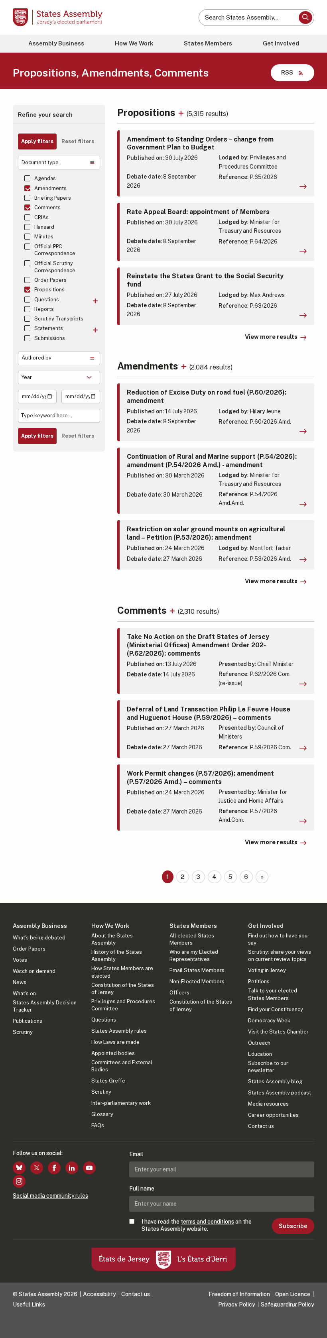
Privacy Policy (236, 1304)
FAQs (97, 1125)
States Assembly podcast (279, 1093)
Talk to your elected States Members (272, 994)
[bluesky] (19, 1167)
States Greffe (108, 1081)
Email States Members (197, 970)
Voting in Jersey (267, 970)
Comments (47, 207)
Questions (46, 300)
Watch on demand (34, 971)
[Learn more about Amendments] (184, 365)
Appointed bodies (113, 1053)
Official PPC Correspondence (54, 250)
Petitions (259, 981)
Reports (44, 309)
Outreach (259, 1043)
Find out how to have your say (278, 939)
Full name (141, 1188)
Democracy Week (269, 1021)
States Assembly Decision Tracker (45, 1006)
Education (260, 1054)
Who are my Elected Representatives (193, 955)
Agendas (45, 178)
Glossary (102, 1114)
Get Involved (281, 43)
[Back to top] (313, 1324)
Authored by (36, 358)
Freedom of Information (239, 1294)
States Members (208, 43)
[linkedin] (71, 1167)
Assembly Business (56, 43)
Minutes (43, 237)
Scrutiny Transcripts (58, 319)
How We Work (134, 43)
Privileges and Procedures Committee (123, 1005)
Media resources (268, 1104)
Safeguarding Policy (287, 1304)
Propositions (49, 290)
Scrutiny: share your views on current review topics (279, 955)
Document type (40, 162)
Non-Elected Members (197, 981)
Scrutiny (23, 1032)
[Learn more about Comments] (173, 610)
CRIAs (41, 217)
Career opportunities (273, 1115)
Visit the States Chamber (278, 1032)
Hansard (44, 227)
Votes (20, 960)
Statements (48, 328)
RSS (287, 72)
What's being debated (39, 938)
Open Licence (292, 1294)
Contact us (261, 1126)
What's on (24, 993)
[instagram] (19, 1181)
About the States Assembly (112, 939)
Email (136, 1154)
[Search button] (305, 17)
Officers (179, 993)
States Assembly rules (119, 1031)
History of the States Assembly (116, 955)
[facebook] (54, 1167)
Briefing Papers (52, 198)
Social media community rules (50, 1196)
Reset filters (77, 141)
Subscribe (293, 1226)
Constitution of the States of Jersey (122, 988)
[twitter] (36, 1167)
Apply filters (37, 141)
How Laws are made (115, 1042)
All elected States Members (191, 939)
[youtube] (89, 1167)
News (19, 982)
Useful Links (29, 1304)
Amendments (50, 188)
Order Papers (50, 280)
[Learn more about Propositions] (182, 112)
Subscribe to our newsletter (268, 1066)
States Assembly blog (275, 1082)
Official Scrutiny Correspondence (54, 266)
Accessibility (99, 1294)
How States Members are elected (122, 971)
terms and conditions (207, 1221)
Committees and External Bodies (121, 1066)
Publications (27, 1021)
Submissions (49, 338)
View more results (271, 336)
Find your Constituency (275, 1009)
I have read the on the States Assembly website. (197, 1225)
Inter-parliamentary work (121, 1103)
